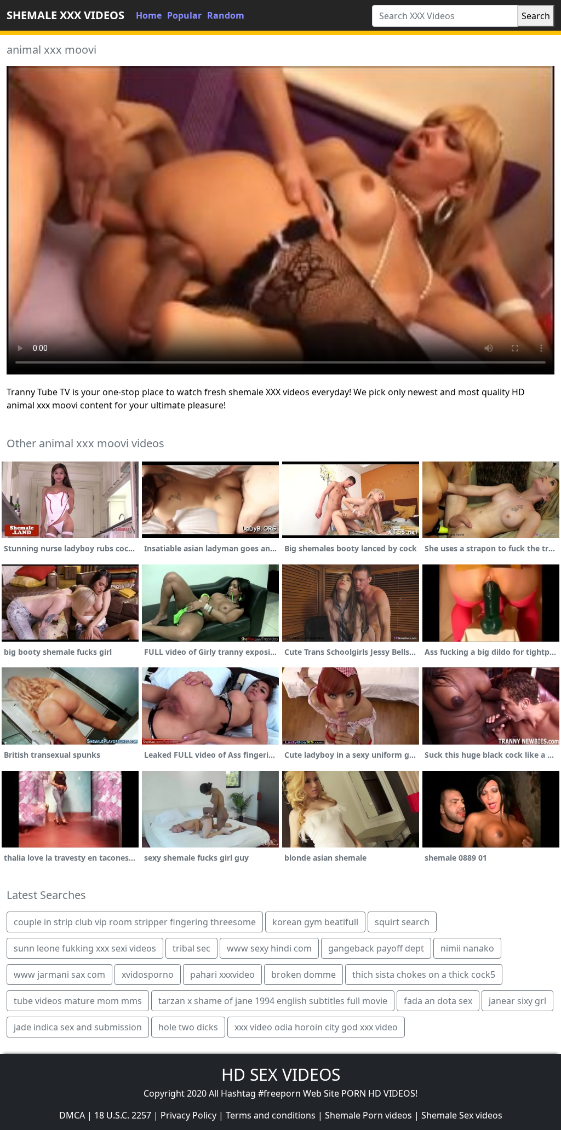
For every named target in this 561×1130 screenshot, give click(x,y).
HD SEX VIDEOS (280, 1074)
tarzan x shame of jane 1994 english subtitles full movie (272, 1001)
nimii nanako (467, 948)
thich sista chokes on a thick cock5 (423, 974)
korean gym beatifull (315, 922)
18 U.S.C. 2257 (122, 1115)
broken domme (303, 974)
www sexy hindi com (269, 948)
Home (149, 15)
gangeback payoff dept (376, 948)
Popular (184, 15)
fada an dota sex (438, 1001)
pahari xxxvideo (222, 974)
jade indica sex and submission (78, 1027)
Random (225, 15)
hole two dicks (188, 1027)
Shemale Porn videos (368, 1115)
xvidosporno (148, 974)
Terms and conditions (271, 1115)
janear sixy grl (517, 1001)
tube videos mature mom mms (78, 1001)
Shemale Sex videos (461, 1115)
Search (536, 16)
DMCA (72, 1115)
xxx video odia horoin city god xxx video (316, 1027)
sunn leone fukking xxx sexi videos (85, 948)
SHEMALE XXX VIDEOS (65, 15)
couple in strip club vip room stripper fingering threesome (135, 922)
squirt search (402, 922)
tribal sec (191, 948)
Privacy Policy (188, 1115)
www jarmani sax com (59, 974)
